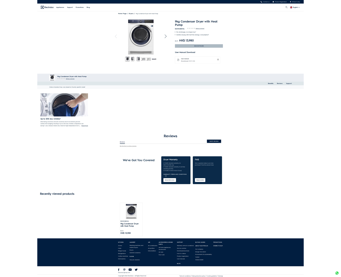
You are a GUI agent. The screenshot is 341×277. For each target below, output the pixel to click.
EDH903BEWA (124, 221)
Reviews (280, 83)
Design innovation (200, 252)
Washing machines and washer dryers (136, 246)
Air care (161, 252)
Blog (88, 7)
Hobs (119, 248)
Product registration (183, 256)
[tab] (127, 59)
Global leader (199, 259)
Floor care (162, 255)
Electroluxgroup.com (124, 272)
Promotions (80, 7)
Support (70, 7)
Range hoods (122, 251)
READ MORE (200, 180)
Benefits (270, 83)
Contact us (266, 2)
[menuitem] (60, 7)
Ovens (120, 245)
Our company (199, 249)
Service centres (181, 248)
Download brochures (183, 251)
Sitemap (220, 276)
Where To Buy (296, 2)
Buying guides (200, 242)
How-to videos (181, 253)
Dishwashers (122, 259)
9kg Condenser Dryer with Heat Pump (129, 225)
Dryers (131, 13)
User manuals (181, 259)
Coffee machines (123, 256)
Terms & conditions (185, 276)
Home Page (122, 13)
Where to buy (218, 246)
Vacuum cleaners (135, 260)
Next (165, 36)
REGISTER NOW (169, 180)
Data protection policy (198, 276)
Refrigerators (122, 253)
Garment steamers (135, 252)
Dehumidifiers (152, 251)
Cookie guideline (212, 276)
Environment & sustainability (203, 254)
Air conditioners (152, 245)
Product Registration (281, 2)
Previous (116, 36)
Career (197, 257)
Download (188, 61)
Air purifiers (151, 248)
